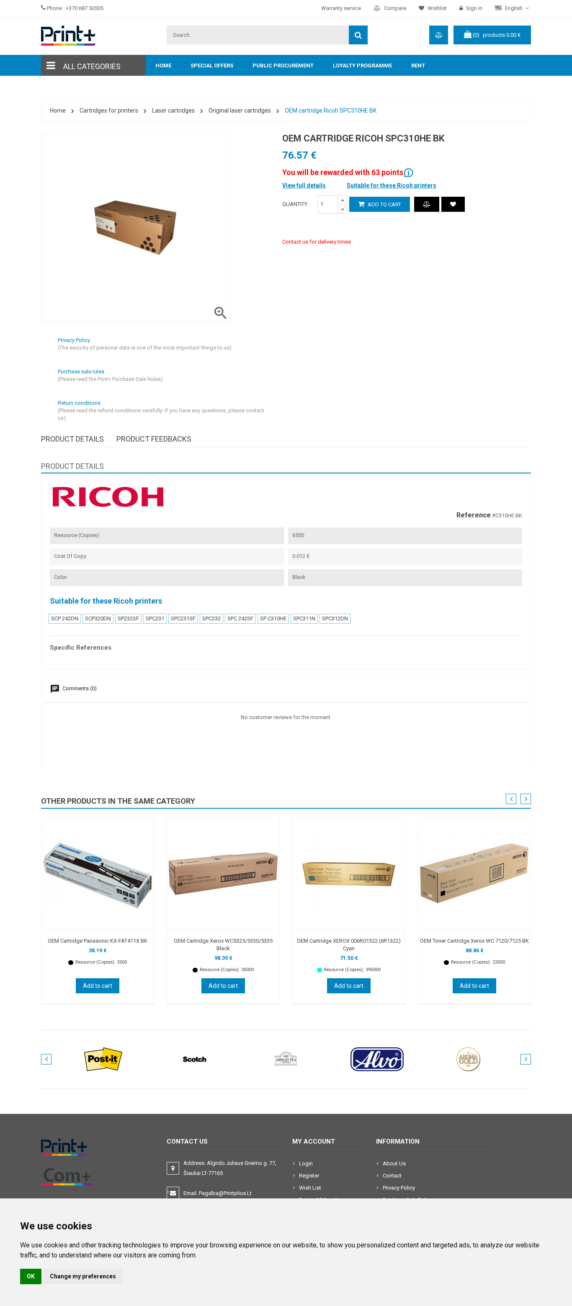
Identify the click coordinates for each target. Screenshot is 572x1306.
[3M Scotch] (194, 1059)
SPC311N (304, 618)
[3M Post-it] (103, 1059)
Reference (473, 515)
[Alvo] (377, 1059)
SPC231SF (183, 618)
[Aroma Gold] (468, 1059)
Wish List (310, 1188)
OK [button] (31, 1276)
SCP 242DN (64, 618)
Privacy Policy (399, 1188)
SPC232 (211, 618)
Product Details (72, 438)
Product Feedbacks (153, 438)
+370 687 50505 (84, 8)
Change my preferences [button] (83, 1276)
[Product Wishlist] (453, 204)
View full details (304, 185)
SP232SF (128, 618)
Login (306, 1163)
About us (394, 1163)
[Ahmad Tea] (286, 1059)
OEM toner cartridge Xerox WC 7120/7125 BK (474, 941)
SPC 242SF (240, 618)
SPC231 (155, 618)
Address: (229, 1168)
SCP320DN (98, 618)
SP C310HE (273, 618)
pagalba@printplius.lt (225, 1193)
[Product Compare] (426, 204)
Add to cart (383, 204)
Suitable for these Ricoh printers (391, 185)
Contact (392, 1175)
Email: (217, 1193)
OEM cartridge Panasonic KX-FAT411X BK (97, 941)
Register (309, 1175)
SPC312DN (335, 618)
